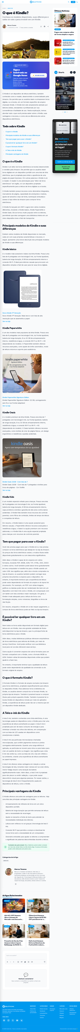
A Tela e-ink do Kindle (14, 150)
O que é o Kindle (12, 132)
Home (4, 8)
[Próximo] (74, 72)
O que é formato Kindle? (14, 147)
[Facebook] (4, 1020)
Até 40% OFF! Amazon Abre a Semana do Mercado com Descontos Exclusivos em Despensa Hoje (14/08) (13, 919)
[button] (41, 26)
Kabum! (62, 1015)
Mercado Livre (63, 1008)
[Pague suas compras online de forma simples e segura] (65, 25)
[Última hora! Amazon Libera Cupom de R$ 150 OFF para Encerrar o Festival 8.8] (38, 906)
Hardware (42, 1011)
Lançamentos (43, 1013)
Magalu (62, 1017)
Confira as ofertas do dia (65, 162)
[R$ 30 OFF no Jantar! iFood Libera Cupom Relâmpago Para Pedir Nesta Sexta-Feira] (65, 61)
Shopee (62, 1013)
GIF (21, 961)
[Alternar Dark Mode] (77, 2)
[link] (15, 884)
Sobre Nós (33, 1008)
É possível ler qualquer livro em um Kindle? (21, 143)
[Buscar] (69, 2)
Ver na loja (6, 321)
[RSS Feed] (21, 1020)
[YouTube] (17, 1020)
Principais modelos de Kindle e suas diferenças (23, 135)
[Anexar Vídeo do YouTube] (32, 961)
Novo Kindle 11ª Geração (11, 313)
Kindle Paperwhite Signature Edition (15, 397)
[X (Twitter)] (12, 1020)
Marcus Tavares (12, 25)
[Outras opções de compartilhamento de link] (48, 26)
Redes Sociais (44, 1008)
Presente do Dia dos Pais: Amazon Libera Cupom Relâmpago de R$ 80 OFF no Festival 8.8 (13, 944)
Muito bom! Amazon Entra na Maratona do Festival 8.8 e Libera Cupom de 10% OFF (37, 944)
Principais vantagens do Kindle (17, 154)
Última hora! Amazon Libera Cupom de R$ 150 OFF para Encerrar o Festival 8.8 (37, 918)
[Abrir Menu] (3, 2)
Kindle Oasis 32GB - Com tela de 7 (15, 482)
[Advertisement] (65, 199)
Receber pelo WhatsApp (66, 167)
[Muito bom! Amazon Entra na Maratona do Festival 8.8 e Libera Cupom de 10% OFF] (38, 931)
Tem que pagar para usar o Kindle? (18, 139)
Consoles (42, 1015)
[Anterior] (71, 72)
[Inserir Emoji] (18, 961)
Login (73, 1)
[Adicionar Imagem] (28, 961)
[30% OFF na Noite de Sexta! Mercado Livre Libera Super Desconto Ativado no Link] (65, 52)
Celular (42, 1017)
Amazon (10, 8)
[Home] (36, 2)
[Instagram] (8, 1020)
